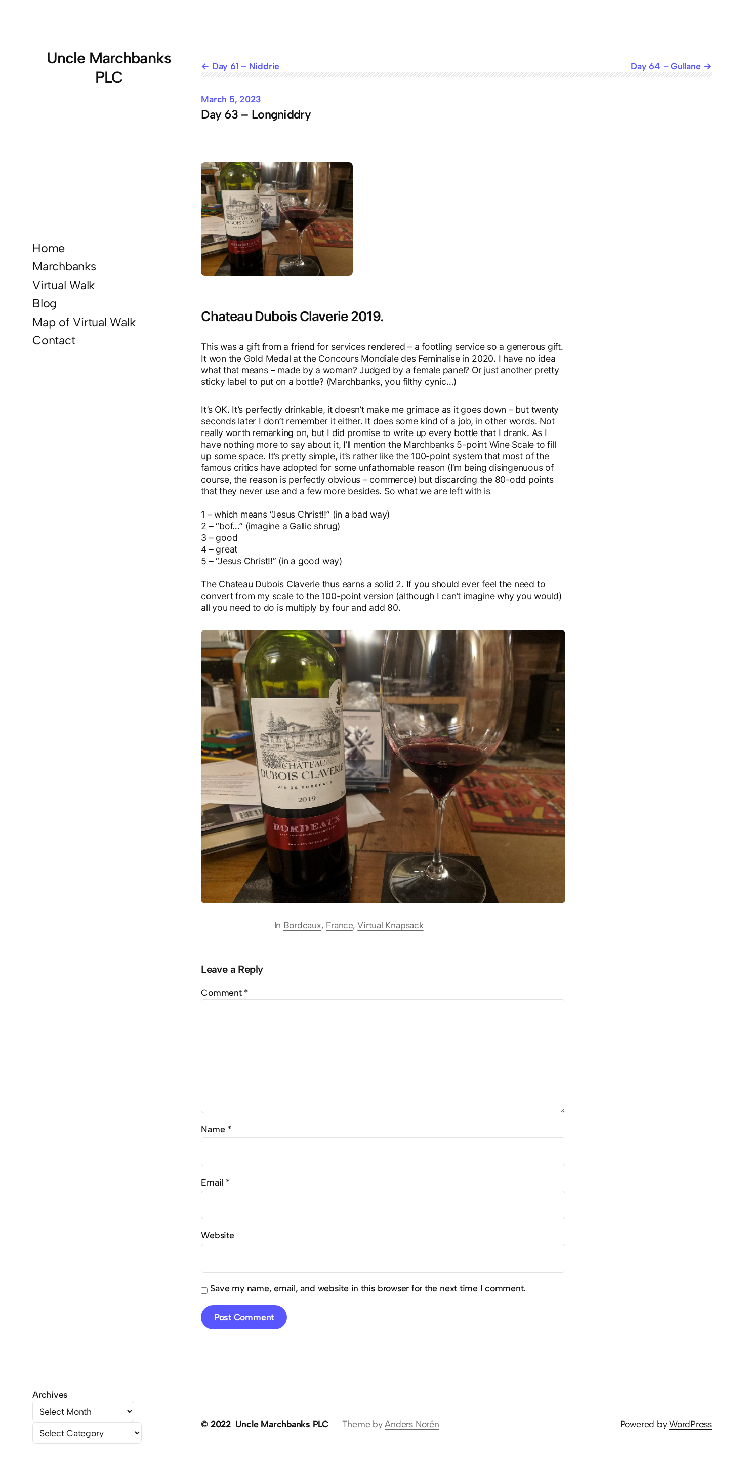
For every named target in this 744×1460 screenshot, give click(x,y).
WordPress (690, 1423)
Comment (224, 992)
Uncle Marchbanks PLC (109, 68)
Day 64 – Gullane (665, 66)
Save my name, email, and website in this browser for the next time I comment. (367, 1288)
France (339, 925)
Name (216, 1129)
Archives (49, 1394)
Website (217, 1235)
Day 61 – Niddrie (245, 66)
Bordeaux (302, 925)
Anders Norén (412, 1423)
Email (215, 1182)
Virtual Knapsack (390, 925)
